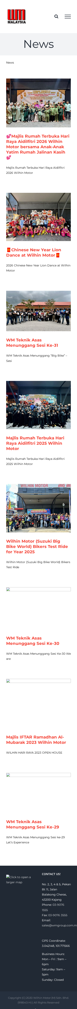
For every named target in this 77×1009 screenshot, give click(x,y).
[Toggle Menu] (67, 16)
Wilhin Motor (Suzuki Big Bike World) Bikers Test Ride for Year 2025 (37, 546)
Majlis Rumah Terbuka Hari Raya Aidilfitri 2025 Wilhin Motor (35, 443)
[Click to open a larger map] (20, 877)
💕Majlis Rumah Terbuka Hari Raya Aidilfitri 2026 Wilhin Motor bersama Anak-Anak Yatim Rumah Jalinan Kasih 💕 (37, 147)
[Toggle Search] (56, 16)
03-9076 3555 (57, 915)
